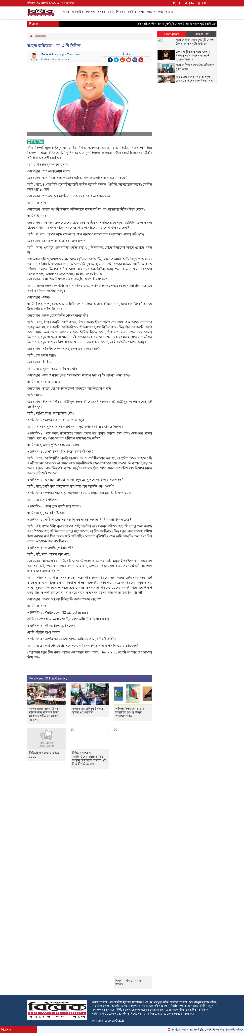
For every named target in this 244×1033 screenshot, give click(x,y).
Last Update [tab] (171, 34)
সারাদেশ (151, 12)
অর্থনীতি (65, 12)
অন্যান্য (169, 12)
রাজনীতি (131, 12)
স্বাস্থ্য (160, 12)
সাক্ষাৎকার (40, 36)
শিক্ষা (141, 12)
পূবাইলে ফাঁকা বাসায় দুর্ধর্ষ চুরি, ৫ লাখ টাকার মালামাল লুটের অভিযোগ (161, 24)
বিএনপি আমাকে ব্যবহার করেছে (129, 982)
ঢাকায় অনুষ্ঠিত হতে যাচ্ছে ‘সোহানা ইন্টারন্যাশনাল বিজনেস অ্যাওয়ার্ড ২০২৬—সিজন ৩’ (193, 55)
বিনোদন (120, 12)
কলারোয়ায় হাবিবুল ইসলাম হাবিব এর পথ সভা (87, 711)
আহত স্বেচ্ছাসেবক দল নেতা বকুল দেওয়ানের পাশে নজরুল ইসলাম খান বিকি (194, 80)
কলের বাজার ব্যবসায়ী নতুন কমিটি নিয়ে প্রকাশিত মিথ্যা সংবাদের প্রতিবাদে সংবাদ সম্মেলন (44, 714)
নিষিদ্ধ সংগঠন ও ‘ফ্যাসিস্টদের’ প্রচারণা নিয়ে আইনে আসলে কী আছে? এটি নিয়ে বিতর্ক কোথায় (89, 758)
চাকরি (111, 12)
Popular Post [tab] (201, 34)
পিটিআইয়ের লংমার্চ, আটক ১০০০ (44, 755)
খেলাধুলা (90, 12)
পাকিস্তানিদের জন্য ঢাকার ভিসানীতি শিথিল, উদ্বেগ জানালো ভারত (129, 712)
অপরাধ (101, 12)
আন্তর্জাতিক (77, 12)
